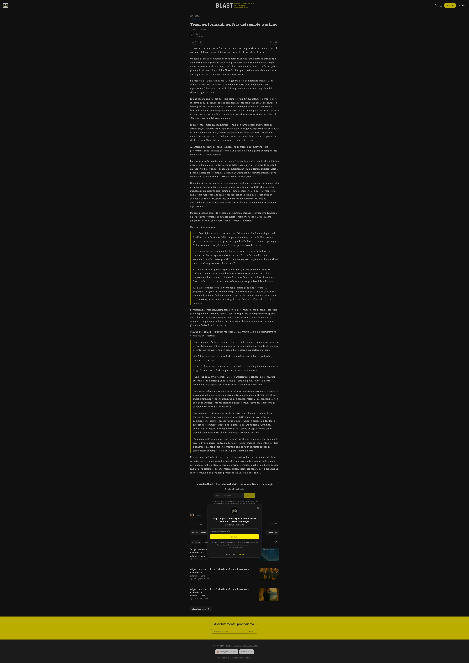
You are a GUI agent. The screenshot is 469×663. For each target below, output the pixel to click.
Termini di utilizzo (233, 542)
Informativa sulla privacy (234, 547)
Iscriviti (234, 537)
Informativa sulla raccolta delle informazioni (233, 545)
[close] (258, 508)
